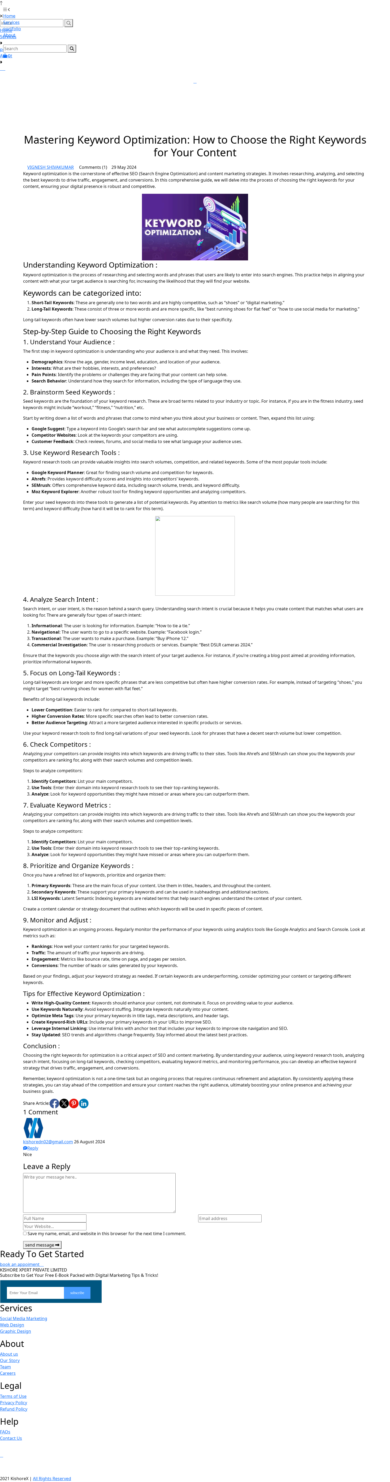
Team (5, 1367)
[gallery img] (0, 68)
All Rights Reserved (52, 1478)
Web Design (12, 1325)
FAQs (5, 1432)
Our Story (10, 1360)
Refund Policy (13, 1409)
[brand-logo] (195, 9)
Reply (32, 1148)
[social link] (54, 1103)
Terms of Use (13, 1396)
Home (9, 16)
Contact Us (11, 1438)
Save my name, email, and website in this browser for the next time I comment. (107, 1233)
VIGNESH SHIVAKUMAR (50, 167)
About (6, 56)
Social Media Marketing (23, 1318)
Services (11, 22)
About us (9, 1354)
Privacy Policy (13, 1403)
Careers (8, 1373)
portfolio (12, 29)
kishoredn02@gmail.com (48, 1142)
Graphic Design (15, 1331)
